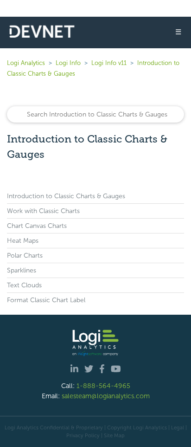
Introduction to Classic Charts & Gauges (66, 196)
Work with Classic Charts (43, 211)
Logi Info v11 (109, 62)
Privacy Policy (83, 435)
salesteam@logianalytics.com (106, 396)
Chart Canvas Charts (37, 226)
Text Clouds (24, 285)
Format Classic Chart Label (46, 300)
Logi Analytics (26, 62)
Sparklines (21, 270)
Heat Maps (22, 241)
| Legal (176, 427)
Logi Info (68, 62)
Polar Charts (25, 255)
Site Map (114, 435)
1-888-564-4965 (103, 386)
